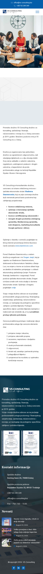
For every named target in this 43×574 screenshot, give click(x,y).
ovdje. (14, 288)
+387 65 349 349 (23, 6)
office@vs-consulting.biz (23, 3)
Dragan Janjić (29, 257)
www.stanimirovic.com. (24, 246)
